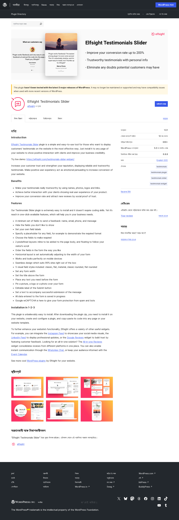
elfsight (31, 106)
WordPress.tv (82, 486)
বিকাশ (60, 118)
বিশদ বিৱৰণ (18, 118)
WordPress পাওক (166, 5)
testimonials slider (159, 178)
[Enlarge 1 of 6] (39, 380)
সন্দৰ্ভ (12, 473)
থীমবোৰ (45, 478)
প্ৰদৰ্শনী (45, 473)
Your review (127, 215)
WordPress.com (147, 473)
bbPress (144, 482)
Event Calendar (19, 354)
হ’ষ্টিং (12, 482)
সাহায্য (165, 118)
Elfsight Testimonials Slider (24, 144)
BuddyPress (145, 486)
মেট (141, 478)
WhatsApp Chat (56, 350)
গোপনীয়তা (14, 486)
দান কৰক (111, 482)
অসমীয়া (40, 502)
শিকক (77, 473)
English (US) (162, 160)
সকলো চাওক (163, 215)
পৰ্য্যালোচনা (33, 118)
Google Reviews (75, 337)
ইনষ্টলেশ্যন (47, 118)
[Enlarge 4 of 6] (39, 404)
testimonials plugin (159, 172)
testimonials (162, 167)
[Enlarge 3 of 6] (109, 380)
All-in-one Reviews (92, 341)
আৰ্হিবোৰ (46, 486)
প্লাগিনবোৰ (46, 482)
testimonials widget (158, 184)
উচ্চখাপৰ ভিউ (126, 191)
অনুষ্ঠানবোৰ (110, 478)
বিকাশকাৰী (78, 482)
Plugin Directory (18, 14)
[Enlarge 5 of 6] (74, 404)
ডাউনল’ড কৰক (161, 104)
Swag (110, 486)
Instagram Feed (56, 333)
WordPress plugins (36, 360)
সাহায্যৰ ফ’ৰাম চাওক (128, 239)
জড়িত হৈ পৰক (111, 473)
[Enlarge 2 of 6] (74, 380)
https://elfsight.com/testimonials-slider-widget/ (50, 159)
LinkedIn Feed (18, 337)
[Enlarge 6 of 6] (109, 404)
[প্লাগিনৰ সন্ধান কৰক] (41, 24)
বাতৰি (13, 478)
